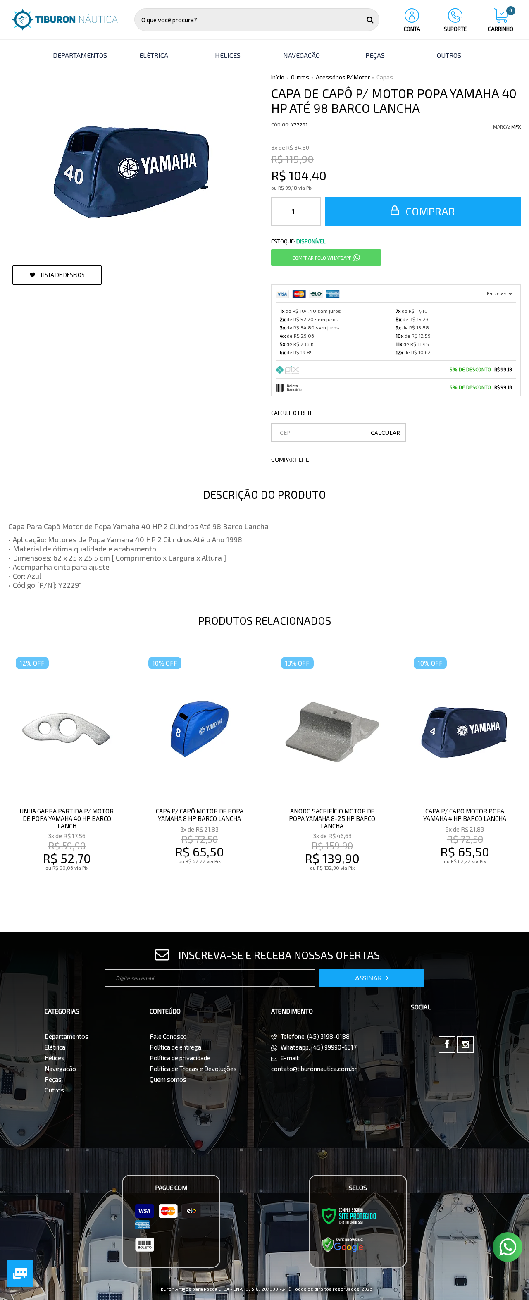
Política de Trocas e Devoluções (193, 1068)
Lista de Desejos (62, 275)
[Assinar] (371, 978)
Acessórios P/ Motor (343, 77)
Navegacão (60, 1068)
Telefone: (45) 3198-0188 (314, 1036)
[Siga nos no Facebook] (447, 1044)
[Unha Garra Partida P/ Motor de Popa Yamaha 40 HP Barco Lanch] (67, 775)
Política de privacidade (180, 1057)
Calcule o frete (292, 413)
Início (277, 77)
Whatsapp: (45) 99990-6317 (318, 1047)
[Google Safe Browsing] (342, 1244)
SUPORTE (455, 29)
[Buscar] (370, 19)
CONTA (412, 29)
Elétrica (55, 1047)
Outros (300, 77)
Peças (53, 1079)
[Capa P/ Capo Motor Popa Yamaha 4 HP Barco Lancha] (465, 775)
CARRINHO (500, 20)
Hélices (54, 1057)
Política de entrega (175, 1047)
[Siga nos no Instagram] (465, 1044)
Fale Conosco (168, 1036)
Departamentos (66, 1036)
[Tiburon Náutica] (64, 19)
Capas (384, 77)
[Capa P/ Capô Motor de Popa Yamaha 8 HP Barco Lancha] (199, 775)
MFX (516, 126)
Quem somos (168, 1079)
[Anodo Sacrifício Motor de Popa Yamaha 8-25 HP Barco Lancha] (332, 775)
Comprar (429, 211)
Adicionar (85, 885)
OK (385, 432)
